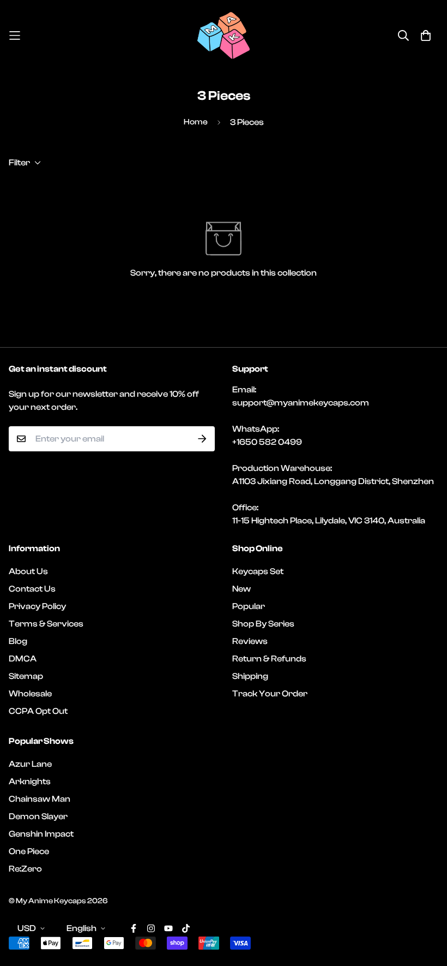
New (241, 589)
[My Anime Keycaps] (223, 35)
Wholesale (30, 694)
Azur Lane (30, 764)
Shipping (250, 676)
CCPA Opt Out (38, 711)
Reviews (250, 641)
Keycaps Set (257, 571)
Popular (248, 606)
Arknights (30, 781)
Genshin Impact (41, 834)
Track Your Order (269, 694)
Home (196, 122)
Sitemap (26, 676)
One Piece (29, 851)
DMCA (23, 659)
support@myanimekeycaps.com (300, 403)
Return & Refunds (269, 659)
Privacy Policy (37, 606)
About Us (28, 571)
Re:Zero (25, 869)
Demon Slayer (38, 816)
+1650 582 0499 (267, 442)
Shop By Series (263, 624)
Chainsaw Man (39, 799)
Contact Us (32, 589)
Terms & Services (46, 624)
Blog (18, 641)
